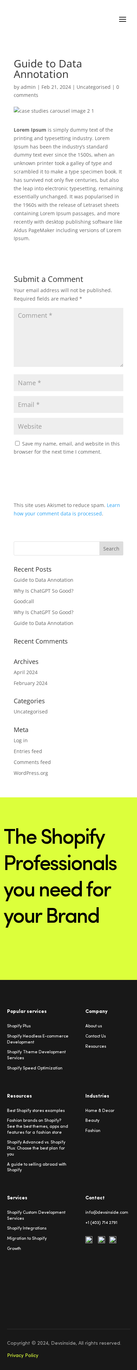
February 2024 (30, 683)
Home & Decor (100, 1111)
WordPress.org (31, 773)
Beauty (92, 1121)
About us (93, 1026)
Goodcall (24, 601)
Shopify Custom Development (36, 1213)
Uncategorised (94, 87)
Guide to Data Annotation (43, 580)
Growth (14, 1249)
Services (15, 1219)
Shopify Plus (19, 1026)
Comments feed (32, 762)
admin (28, 87)
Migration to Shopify (27, 1239)
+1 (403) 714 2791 (101, 1223)
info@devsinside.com (106, 1213)
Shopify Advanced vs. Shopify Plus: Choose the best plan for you (36, 1148)
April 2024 (26, 672)
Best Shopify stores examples (36, 1111)
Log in (21, 740)
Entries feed (28, 751)
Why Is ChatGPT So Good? (43, 590)
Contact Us (95, 1036)
